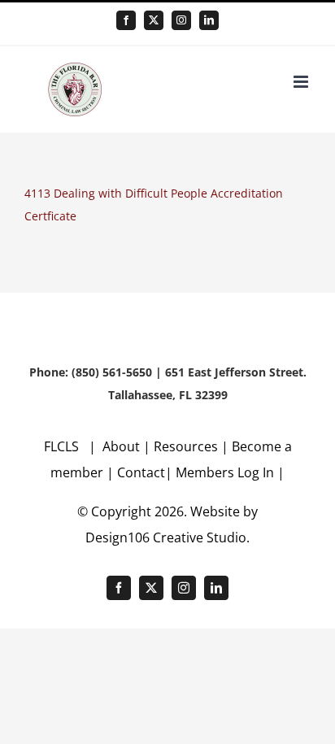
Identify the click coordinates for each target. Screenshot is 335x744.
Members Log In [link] (225, 472)
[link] (126, 20)
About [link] (122, 446)
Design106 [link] (117, 537)
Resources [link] (186, 446)
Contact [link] (141, 472)
